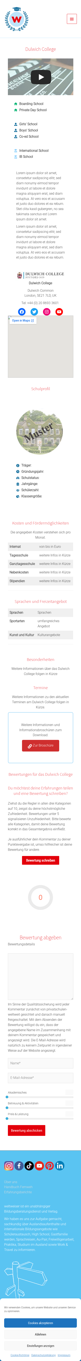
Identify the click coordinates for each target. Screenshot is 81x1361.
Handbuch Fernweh (18, 1187)
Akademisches (17, 1092)
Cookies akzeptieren (40, 1323)
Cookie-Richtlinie (20, 1355)
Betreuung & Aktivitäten (23, 1103)
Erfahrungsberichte (18, 1192)
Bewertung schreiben (40, 860)
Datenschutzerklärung (43, 1355)
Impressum (64, 1355)
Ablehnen (40, 1334)
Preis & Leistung (18, 1114)
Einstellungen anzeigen (40, 1346)
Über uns (10, 1182)
